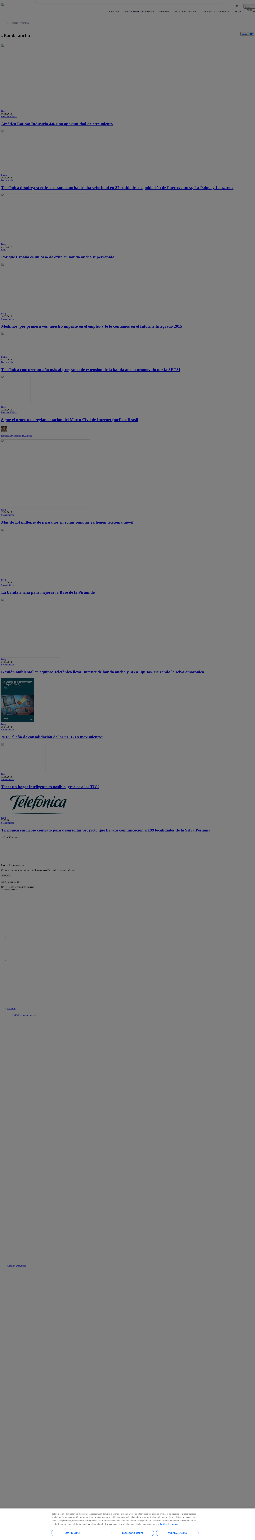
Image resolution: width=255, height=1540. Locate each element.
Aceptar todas (177, 1533)
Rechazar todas (132, 1533)
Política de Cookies (169, 1524)
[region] (127, 1524)
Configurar (72, 1533)
